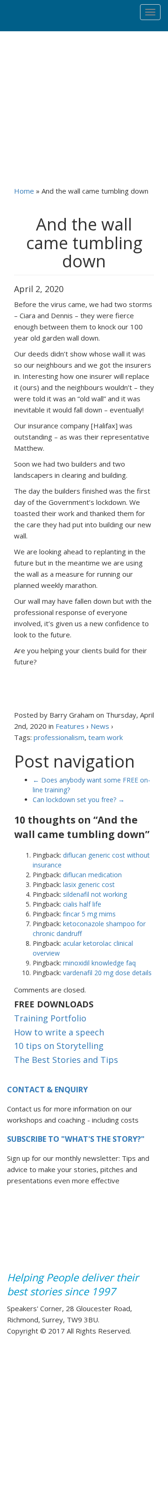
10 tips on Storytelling (59, 1046)
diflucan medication (92, 874)
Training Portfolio (50, 1018)
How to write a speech (59, 1032)
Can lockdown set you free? (79, 799)
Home (24, 191)
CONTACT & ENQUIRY (47, 1089)
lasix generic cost (89, 884)
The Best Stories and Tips (66, 1060)
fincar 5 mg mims (89, 913)
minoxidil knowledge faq (99, 962)
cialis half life (82, 904)
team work (105, 737)
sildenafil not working (95, 894)
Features (70, 726)
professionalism (59, 737)
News (100, 726)
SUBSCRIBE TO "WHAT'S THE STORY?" (76, 1139)
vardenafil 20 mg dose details (107, 972)
